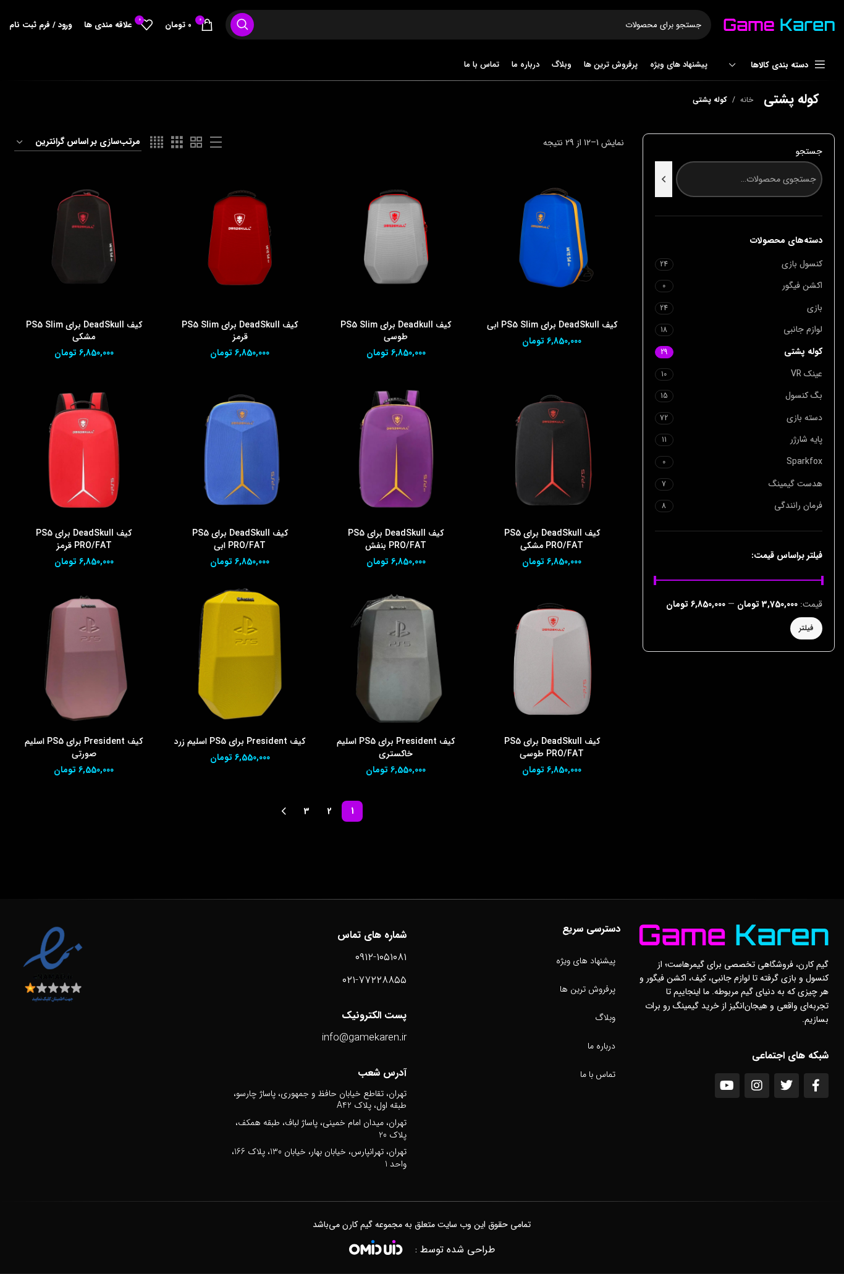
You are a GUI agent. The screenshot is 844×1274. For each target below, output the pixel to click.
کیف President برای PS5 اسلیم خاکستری (396, 748)
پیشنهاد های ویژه (585, 961)
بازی (814, 307)
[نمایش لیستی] (216, 143)
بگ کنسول (803, 395)
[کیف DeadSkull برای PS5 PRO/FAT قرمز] (84, 449)
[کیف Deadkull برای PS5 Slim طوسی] (396, 241)
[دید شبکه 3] (177, 143)
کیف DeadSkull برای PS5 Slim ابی (552, 325)
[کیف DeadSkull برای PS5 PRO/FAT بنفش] (396, 449)
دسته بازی (804, 417)
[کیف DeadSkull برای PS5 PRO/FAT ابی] (239, 449)
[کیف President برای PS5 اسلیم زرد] (239, 658)
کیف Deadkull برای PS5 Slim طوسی (395, 331)
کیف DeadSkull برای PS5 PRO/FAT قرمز (84, 539)
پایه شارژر (806, 439)
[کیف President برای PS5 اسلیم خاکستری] (396, 658)
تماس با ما (597, 1074)
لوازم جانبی (802, 329)
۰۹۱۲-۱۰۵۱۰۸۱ (381, 957)
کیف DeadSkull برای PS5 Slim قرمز (240, 331)
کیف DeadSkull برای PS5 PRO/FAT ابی (240, 539)
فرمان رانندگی (798, 505)
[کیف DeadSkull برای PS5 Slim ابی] (551, 241)
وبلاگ (605, 1017)
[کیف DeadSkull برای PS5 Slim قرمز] (239, 241)
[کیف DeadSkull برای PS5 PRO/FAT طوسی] (551, 658)
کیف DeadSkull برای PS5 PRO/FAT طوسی (552, 748)
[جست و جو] (242, 24)
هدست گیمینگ (795, 484)
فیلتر (806, 628)
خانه (746, 100)
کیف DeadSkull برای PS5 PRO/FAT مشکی (552, 539)
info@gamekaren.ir (364, 1037)
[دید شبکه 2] (196, 143)
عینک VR (806, 374)
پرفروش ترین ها (587, 989)
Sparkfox (804, 461)
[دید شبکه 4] (156, 143)
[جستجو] (664, 179)
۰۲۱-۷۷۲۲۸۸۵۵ (374, 980)
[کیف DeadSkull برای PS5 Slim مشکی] (84, 241)
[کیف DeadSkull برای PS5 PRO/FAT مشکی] (551, 449)
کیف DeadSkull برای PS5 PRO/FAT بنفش (396, 539)
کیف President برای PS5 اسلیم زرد (239, 741)
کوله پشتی (803, 351)
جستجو (809, 152)
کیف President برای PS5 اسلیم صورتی (84, 748)
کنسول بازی (802, 264)
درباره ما (601, 1046)
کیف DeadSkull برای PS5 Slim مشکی (84, 331)
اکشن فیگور (802, 285)
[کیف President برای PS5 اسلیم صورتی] (84, 658)
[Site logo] (779, 24)
